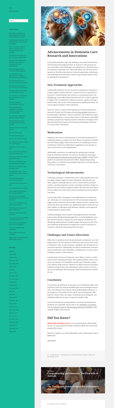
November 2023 (13, 279)
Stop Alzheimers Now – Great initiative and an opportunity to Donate (18, 173)
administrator (55, 355)
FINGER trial (51, 97)
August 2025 (12, 267)
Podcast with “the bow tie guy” (18, 139)
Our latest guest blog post (16, 136)
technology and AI (52, 356)
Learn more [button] (51, 340)
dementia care (66, 355)
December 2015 (13, 319)
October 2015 (13, 325)
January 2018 (13, 297)
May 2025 (12, 270)
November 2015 (13, 322)
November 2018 (13, 288)
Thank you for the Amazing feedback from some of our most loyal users (18, 198)
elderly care (91, 355)
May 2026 (12, 251)
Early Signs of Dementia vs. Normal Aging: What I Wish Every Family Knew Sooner (17, 35)
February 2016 (13, 313)
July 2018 (11, 291)
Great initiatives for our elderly (18, 188)
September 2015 (14, 328)
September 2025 (14, 263)
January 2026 (13, 257)
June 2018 (12, 294)
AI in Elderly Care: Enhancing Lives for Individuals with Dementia (18, 97)
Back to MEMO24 (14, 11)
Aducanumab (83, 112)
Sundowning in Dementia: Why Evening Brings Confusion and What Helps (18, 42)
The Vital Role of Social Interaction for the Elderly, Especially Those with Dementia (18, 76)
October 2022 (13, 285)
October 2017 (13, 304)
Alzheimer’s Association (87, 305)
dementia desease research (79, 355)
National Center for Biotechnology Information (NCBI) (72, 307)
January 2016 (13, 316)
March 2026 (12, 254)
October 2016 (13, 307)
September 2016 (14, 310)
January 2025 (13, 273)
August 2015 (12, 331)
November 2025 (13, 260)
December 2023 (13, 276)
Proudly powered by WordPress (56, 404)
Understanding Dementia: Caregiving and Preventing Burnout (17, 122)
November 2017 (13, 300)
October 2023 (13, 282)
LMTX (61, 142)
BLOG (10, 8)
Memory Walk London (15, 132)
